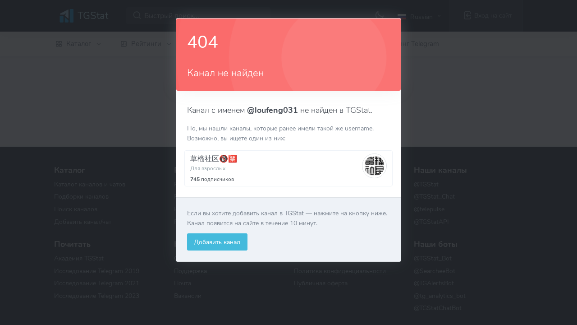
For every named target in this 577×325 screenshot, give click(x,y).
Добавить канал (217, 241)
